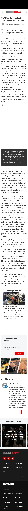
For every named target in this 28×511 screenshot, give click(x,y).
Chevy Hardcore (8, 493)
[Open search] (25, 12)
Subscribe (19, 353)
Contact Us (18, 463)
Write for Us (18, 467)
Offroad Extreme (5, 507)
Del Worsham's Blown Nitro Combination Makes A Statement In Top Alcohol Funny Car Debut (13, 308)
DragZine (5, 498)
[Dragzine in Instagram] (8, 458)
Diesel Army (18, 493)
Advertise (6, 472)
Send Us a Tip (7, 467)
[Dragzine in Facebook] (4, 458)
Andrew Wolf (6, 321)
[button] (14, 31)
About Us (6, 463)
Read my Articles (15, 412)
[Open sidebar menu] (2, 12)
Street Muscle (19, 506)
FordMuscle (6, 502)
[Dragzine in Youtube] (12, 458)
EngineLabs (18, 498)
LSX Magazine (19, 502)
